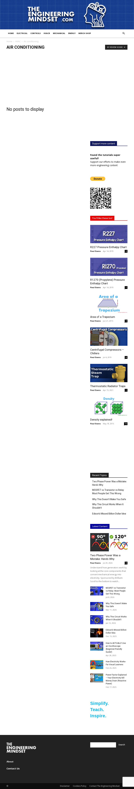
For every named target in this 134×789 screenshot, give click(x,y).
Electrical (22, 33)
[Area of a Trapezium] (108, 303)
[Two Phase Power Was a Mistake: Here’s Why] (108, 542)
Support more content (103, 143)
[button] (123, 33)
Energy (71, 33)
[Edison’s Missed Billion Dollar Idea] (96, 632)
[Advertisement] (67, 74)
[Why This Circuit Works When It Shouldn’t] (96, 619)
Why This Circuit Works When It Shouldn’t (108, 506)
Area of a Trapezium (102, 316)
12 (126, 424)
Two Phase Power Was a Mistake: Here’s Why (109, 483)
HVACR (47, 33)
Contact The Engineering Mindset (104, 786)
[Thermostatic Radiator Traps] (108, 373)
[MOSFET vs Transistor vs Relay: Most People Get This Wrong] (96, 590)
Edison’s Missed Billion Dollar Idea (109, 513)
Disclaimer (65, 786)
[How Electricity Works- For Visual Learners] (96, 664)
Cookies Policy (79, 786)
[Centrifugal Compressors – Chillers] (108, 336)
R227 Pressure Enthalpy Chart (108, 247)
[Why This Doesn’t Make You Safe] (96, 606)
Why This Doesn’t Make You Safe (109, 499)
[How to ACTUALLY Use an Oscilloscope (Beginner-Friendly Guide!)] (96, 646)
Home (11, 33)
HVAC (18, 41)
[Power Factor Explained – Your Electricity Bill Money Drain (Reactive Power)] (96, 677)
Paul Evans (95, 251)
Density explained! (101, 419)
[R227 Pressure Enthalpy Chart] (108, 234)
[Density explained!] (108, 406)
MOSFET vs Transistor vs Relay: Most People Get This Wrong (108, 492)
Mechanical (59, 33)
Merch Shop (84, 33)
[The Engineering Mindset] (67, 14)
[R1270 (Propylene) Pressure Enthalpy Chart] (108, 267)
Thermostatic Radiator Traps (108, 386)
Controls (35, 33)
